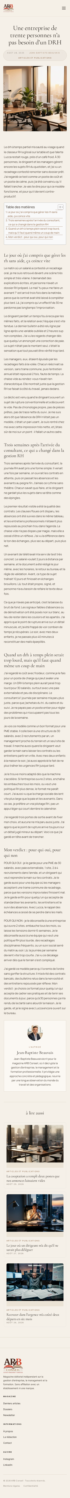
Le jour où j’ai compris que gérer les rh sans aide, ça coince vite (32, 214)
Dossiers (7, 1409)
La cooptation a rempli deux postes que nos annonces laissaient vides (33, 1178)
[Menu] (64, 8)
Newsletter (9, 1415)
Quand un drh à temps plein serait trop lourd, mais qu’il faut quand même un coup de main (34, 230)
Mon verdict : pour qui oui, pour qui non (30, 237)
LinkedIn (7, 1464)
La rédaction (10, 1437)
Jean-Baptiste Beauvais (44, 53)
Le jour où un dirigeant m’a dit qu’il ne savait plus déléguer (32, 1247)
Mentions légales (11, 1486)
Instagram (8, 1459)
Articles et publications (35, 58)
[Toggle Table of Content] (59, 207)
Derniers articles (11, 1403)
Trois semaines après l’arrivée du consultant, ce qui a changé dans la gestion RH (34, 222)
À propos (8, 1431)
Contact (7, 1442)
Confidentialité (30, 1486)
